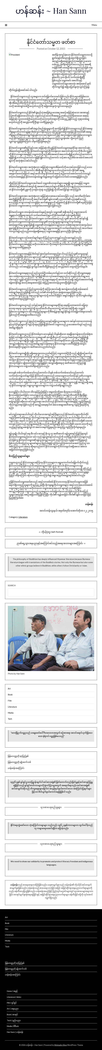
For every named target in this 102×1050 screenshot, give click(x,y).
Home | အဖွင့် (12, 991)
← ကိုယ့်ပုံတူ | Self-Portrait (51, 532)
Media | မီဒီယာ (13, 1026)
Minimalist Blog (60, 1045)
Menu (94, 25)
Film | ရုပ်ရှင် (12, 1003)
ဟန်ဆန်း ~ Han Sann (51, 10)
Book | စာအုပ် (12, 1014)
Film (10, 700)
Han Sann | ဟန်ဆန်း (15, 1032)
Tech (10, 719)
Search (12, 585)
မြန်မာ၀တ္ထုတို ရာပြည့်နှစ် (18, 756)
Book (10, 694)
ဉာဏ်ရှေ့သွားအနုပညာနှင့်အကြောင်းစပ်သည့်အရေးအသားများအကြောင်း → (51, 543)
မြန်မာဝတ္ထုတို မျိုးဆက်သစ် (19, 762)
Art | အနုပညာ (12, 1008)
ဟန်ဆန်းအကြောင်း (16, 768)
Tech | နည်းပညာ (14, 1020)
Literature (22, 517)
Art (9, 688)
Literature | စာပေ (14, 997)
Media (10, 713)
